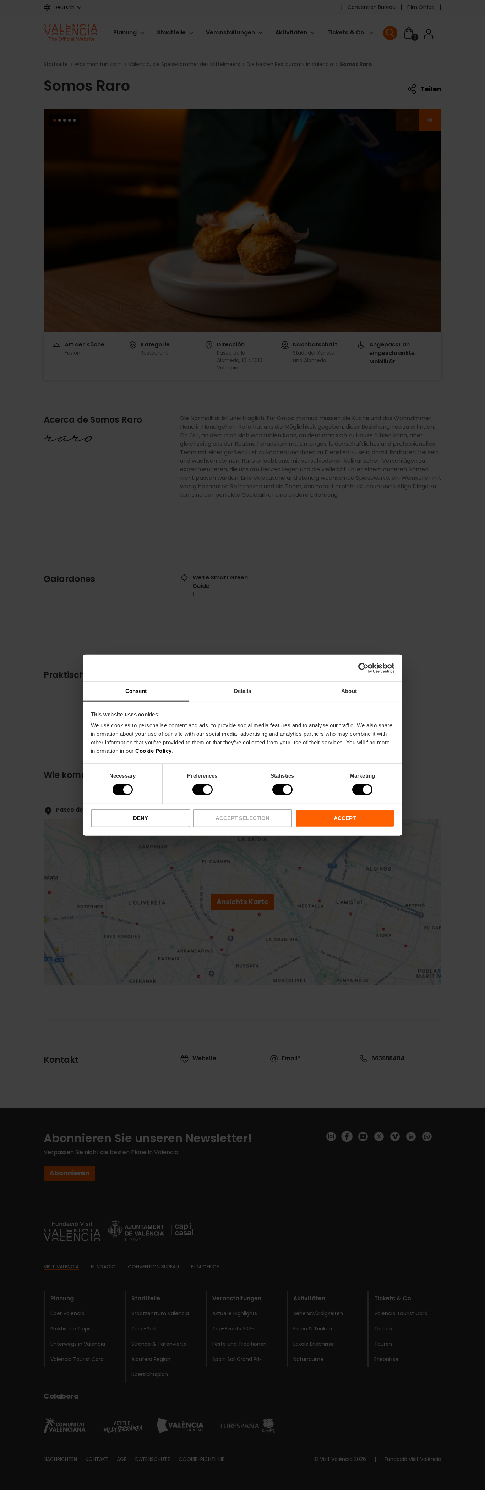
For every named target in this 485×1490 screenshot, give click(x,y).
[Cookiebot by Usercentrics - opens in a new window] (363, 667)
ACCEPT (345, 818)
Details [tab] (242, 691)
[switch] (202, 789)
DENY (140, 818)
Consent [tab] (136, 691)
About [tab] (349, 691)
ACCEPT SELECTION (242, 818)
